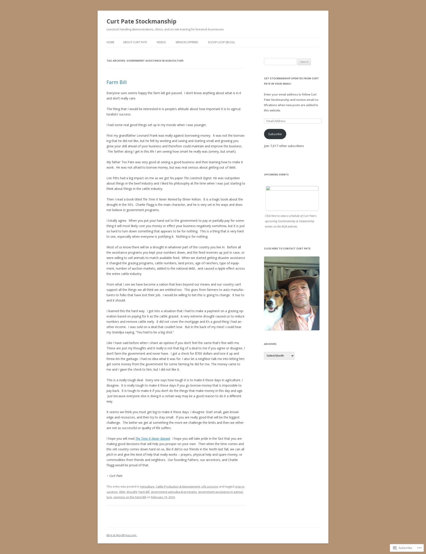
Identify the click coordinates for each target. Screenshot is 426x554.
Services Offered (187, 42)
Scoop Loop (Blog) (221, 42)
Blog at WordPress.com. (121, 535)
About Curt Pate (135, 42)
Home (110, 42)
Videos (161, 42)
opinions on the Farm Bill (129, 497)
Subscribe (275, 134)
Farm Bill (116, 82)
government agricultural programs (174, 492)
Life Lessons (209, 486)
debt (122, 492)
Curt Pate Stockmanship (141, 21)
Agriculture (147, 486)
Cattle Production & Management (178, 486)
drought (131, 492)
